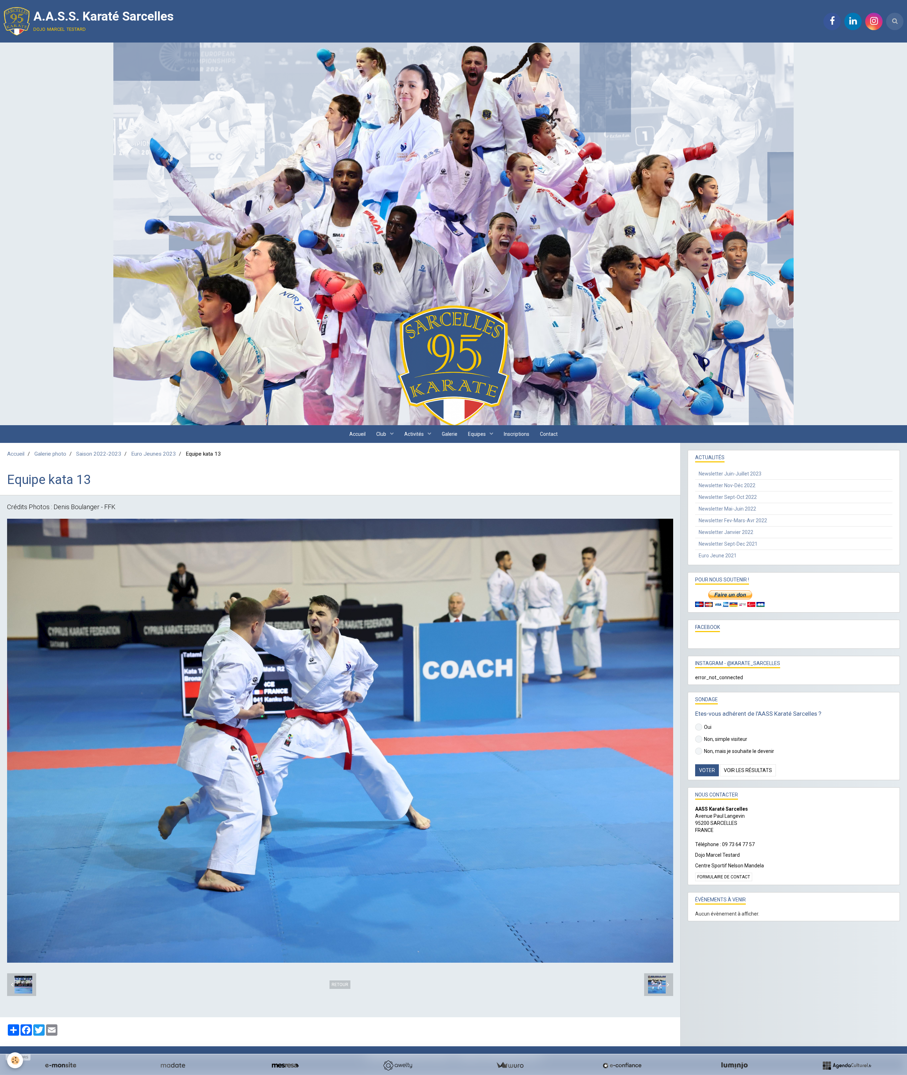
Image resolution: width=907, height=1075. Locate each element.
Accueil (357, 434)
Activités (414, 434)
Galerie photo (50, 454)
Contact (549, 434)
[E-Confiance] (622, 1065)
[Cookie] (15, 1060)
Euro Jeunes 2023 (153, 454)
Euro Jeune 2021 (718, 555)
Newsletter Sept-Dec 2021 (728, 544)
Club (381, 434)
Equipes (477, 434)
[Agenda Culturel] (846, 1065)
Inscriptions (516, 434)
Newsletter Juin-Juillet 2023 (730, 474)
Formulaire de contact (723, 876)
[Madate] (172, 1065)
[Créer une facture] (509, 1065)
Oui (707, 727)
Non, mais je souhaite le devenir (739, 751)
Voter (707, 770)
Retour (340, 984)
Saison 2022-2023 (98, 454)
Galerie (449, 434)
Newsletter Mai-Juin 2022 (727, 509)
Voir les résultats (748, 770)
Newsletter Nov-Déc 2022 (727, 485)
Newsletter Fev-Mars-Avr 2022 (733, 520)
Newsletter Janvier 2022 (726, 532)
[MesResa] (285, 1065)
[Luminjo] (734, 1065)
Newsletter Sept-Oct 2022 (728, 497)
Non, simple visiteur (725, 739)
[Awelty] (397, 1065)
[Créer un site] (60, 1065)
